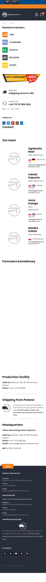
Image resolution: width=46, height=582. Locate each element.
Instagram (21, 553)
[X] (8, 123)
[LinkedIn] (21, 123)
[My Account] (37, 14)
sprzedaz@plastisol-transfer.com (15, 491)
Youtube (16, 553)
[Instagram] (17, 123)
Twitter (10, 553)
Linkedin (27, 553)
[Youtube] (12, 123)
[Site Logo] (11, 14)
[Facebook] (4, 123)
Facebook (5, 553)
